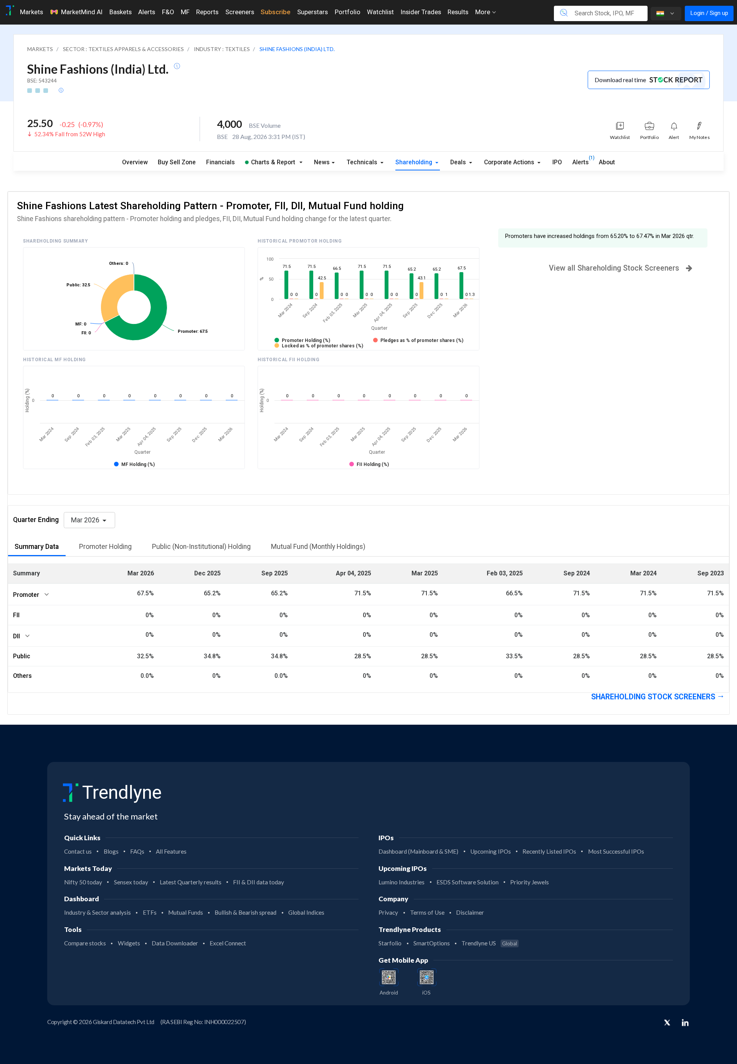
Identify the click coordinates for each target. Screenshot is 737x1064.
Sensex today (131, 882)
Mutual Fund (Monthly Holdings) (318, 546)
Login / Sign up (709, 13)
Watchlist (380, 12)
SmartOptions (431, 943)
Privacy (388, 912)
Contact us (78, 851)
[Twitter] (667, 1023)
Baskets (120, 12)
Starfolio (390, 943)
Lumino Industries (401, 882)
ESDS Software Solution (467, 882)
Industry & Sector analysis (97, 912)
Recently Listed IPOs (549, 851)
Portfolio (347, 12)
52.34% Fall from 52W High (69, 134)
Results (458, 12)
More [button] (483, 12)
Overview (135, 162)
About (607, 162)
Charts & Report (273, 162)
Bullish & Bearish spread (245, 912)
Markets (31, 12)
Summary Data (37, 546)
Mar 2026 (86, 520)
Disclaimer (470, 912)
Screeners (239, 12)
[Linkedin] (685, 1022)
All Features (171, 851)
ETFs (150, 912)
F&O (168, 12)
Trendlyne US (489, 943)
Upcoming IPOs (490, 851)
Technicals (363, 162)
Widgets (129, 943)
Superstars (312, 12)
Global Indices (306, 912)
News (322, 162)
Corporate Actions (510, 162)
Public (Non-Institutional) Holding (201, 546)
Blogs (111, 851)
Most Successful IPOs (616, 851)
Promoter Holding (105, 546)
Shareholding (414, 162)
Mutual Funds (185, 912)
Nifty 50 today (83, 882)
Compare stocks (85, 943)
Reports (207, 12)
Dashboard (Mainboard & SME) (418, 851)
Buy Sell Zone (177, 162)
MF (185, 12)
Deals (459, 162)
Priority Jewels (529, 882)
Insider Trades (421, 12)
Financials (220, 162)
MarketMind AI (81, 12)
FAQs (137, 851)
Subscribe (275, 12)
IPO (557, 162)
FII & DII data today (258, 882)
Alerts (146, 12)
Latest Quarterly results (190, 882)
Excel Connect (228, 943)
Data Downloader (175, 943)
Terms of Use (427, 912)
